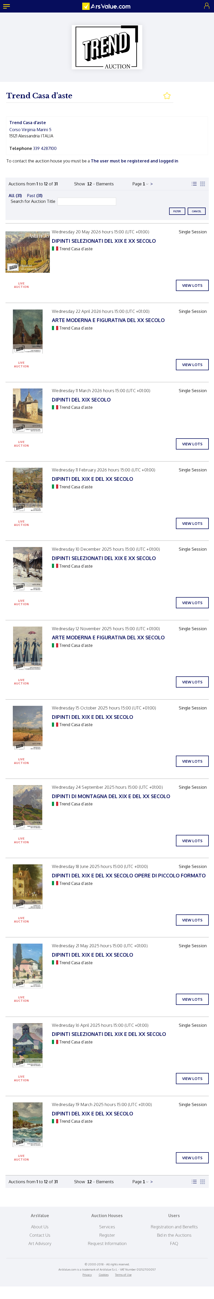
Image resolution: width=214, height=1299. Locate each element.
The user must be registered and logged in (134, 160)
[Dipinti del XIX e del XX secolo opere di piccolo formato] (27, 886)
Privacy (87, 1275)
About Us (40, 1226)
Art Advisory (39, 1243)
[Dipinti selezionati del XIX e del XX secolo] (27, 1045)
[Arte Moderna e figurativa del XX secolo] (27, 331)
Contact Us (39, 1235)
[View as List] (194, 184)
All (15, 195)
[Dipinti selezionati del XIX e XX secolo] (27, 252)
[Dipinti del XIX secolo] (27, 411)
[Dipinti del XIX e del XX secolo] (27, 490)
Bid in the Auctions (174, 1235)
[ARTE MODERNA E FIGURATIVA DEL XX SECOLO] (27, 649)
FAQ (174, 1243)
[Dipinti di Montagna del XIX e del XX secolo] (27, 807)
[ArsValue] (107, 6)
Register (107, 1235)
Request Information (107, 1243)
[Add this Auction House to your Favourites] (168, 95)
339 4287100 (45, 148)
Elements (105, 183)
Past (35, 195)
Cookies (104, 1275)
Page (137, 183)
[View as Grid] (202, 184)
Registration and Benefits (174, 1226)
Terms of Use (123, 1275)
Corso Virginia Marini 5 (30, 129)
